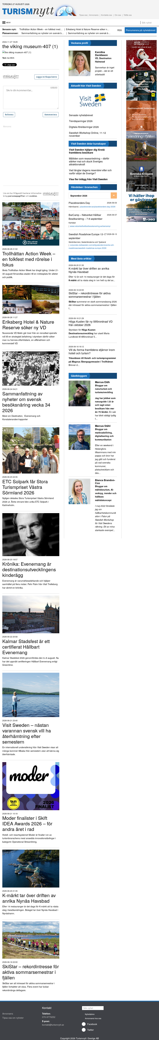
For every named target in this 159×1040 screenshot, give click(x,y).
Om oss (118, 15)
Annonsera (93, 15)
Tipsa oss (83, 15)
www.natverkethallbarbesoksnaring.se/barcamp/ (90, 226)
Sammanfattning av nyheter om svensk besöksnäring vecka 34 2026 (89, 29)
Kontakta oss (106, 15)
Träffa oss (128, 15)
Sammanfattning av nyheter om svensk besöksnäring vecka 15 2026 (47, 33)
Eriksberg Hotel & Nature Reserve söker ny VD (45, 29)
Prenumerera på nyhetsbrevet (140, 30)
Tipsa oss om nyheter (13, 1017)
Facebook (92, 1024)
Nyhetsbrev (90, 1014)
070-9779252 (48, 1017)
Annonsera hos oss (93, 1018)
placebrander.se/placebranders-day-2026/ (98, 206)
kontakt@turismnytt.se (53, 1024)
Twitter (90, 1029)
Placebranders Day (79, 203)
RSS (119, 30)
